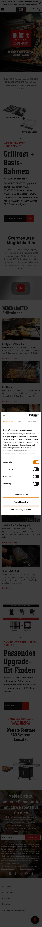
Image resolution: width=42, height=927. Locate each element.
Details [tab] (20, 422)
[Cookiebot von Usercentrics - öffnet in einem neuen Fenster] (29, 415)
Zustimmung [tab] (8, 422)
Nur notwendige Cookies (21, 509)
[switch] (36, 469)
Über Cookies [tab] (33, 422)
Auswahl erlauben (21, 502)
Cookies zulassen (21, 494)
